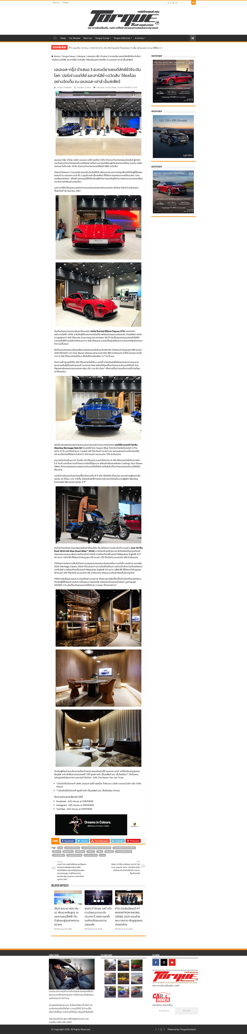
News (63, 38)
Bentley (57, 851)
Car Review (74, 38)
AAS (60, 848)
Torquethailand (188, 1029)
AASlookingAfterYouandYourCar (96, 848)
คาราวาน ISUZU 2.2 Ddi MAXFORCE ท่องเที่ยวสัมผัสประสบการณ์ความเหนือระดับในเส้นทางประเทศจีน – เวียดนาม (126, 48)
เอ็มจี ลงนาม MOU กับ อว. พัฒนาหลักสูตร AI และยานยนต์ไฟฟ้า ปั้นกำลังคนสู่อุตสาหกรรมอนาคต (66, 916)
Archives (139, 38)
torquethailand (74, 855)
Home (55, 38)
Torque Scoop (102, 38)
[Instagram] (164, 962)
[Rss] (168, 3)
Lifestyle (81, 56)
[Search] (193, 2)
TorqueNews (59, 855)
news (100, 851)
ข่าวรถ (134, 87)
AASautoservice (72, 848)
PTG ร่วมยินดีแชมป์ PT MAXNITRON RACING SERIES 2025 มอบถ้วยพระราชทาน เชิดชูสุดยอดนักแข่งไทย (129, 916)
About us (56, 2)
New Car (87, 38)
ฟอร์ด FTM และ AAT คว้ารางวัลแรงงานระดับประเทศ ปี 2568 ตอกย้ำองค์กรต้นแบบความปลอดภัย (98, 916)
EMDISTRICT (68, 851)
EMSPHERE (80, 851)
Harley (91, 851)
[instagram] (176, 3)
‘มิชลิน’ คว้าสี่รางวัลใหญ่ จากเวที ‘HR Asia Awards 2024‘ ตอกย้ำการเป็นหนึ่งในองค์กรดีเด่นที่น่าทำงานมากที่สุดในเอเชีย (125, 868)
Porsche (109, 851)
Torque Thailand (64, 87)
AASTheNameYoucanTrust (124, 848)
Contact (66, 2)
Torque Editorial (122, 38)
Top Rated (164, 1010)
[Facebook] (171, 3)
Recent (186, 1010)
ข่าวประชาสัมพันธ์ (124, 87)
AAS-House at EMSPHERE (80, 801)
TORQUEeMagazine (124, 851)
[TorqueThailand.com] (123, 19)
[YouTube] (172, 962)
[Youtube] (173, 3)
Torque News (68, 56)
